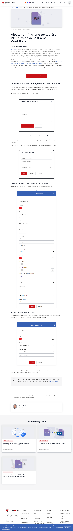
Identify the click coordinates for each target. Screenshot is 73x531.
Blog (12, 7)
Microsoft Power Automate (64, 521)
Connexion (63, 2)
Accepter (67, 527)
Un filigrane (14, 49)
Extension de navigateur (50, 516)
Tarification (37, 518)
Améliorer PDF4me (39, 523)
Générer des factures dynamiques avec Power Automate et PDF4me (16, 444)
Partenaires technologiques (25, 519)
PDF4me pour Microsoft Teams (51, 523)
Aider (35, 516)
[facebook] (7, 515)
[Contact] (16, 515)
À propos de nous (25, 513)
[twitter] (11, 515)
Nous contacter (25, 516)
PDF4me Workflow (65, 513)
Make (61, 518)
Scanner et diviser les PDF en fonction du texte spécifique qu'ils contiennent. (17, 475)
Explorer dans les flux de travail (36, 76)
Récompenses (38, 521)
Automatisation (18, 7)
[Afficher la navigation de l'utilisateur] (69, 3)
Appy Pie (62, 516)
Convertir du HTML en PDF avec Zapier (52, 443)
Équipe (49, 513)
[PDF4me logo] (8, 2)
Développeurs (24, 522)
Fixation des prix (50, 2)
